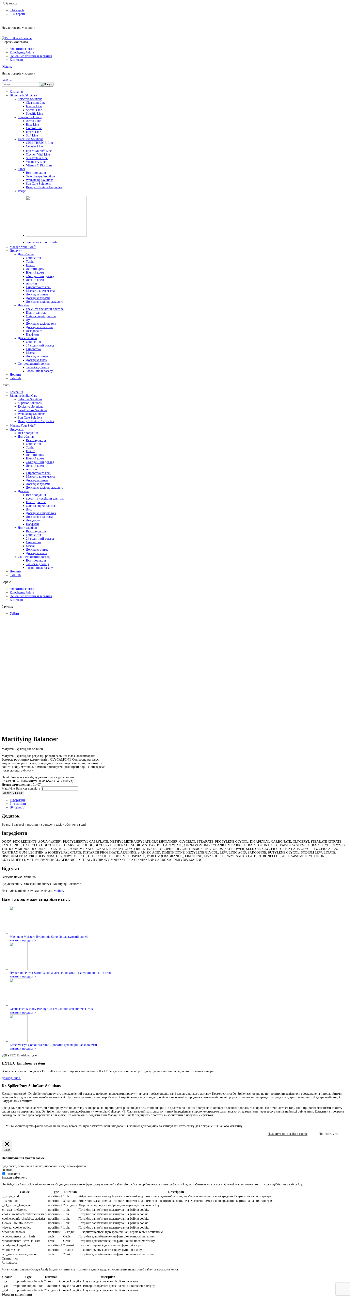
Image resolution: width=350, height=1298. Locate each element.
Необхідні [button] (8, 1169)
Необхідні (13, 1173)
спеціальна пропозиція (41, 242)
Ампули (31, 283)
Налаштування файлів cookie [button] (287, 1133)
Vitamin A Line (36, 161)
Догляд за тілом (36, 360)
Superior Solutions (30, 117)
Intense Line (34, 106)
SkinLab (15, 378)
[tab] (179, 800)
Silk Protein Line (37, 158)
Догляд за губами (38, 298)
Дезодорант (34, 330)
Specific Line (34, 113)
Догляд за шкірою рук (41, 323)
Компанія (16, 91)
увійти (58, 890)
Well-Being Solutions (39, 180)
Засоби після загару (39, 371)
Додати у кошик (12, 792)
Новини (15, 374)
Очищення (33, 258)
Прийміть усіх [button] (328, 1133)
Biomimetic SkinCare (23, 95)
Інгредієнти (18, 803)
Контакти (16, 59)
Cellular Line (34, 146)
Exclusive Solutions (30, 139)
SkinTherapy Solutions (40, 176)
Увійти (14, 613)
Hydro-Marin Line (39, 150)
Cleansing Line (35, 102)
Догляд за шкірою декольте (44, 301)
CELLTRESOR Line (39, 142)
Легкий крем (35, 279)
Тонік (30, 261)
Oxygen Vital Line (38, 154)
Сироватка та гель (38, 287)
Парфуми (32, 334)
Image (22, 191)
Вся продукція (36, 172)
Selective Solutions (30, 99)
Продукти (16, 250)
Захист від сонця (37, 367)
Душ (29, 320)
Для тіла (23, 305)
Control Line (34, 128)
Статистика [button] (10, 1258)
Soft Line (32, 135)
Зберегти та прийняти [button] (17, 1294)
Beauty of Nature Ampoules (44, 187)
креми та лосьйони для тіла (45, 309)
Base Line (32, 124)
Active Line (33, 121)
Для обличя (26, 254)
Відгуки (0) (17, 807)
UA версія (17, 10)
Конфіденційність (22, 52)
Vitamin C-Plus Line (39, 165)
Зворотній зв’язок (22, 48)
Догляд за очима (37, 294)
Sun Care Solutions (38, 183)
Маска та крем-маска (40, 290)
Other (21, 169)
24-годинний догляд (40, 276)
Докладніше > (11, 1078)
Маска (30, 352)
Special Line (34, 110)
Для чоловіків (27, 338)
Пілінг (30, 265)
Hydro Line (33, 131)
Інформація (17, 800)
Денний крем (35, 269)
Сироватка (33, 349)
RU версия (17, 14)
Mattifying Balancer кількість (21, 788)
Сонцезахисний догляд (34, 363)
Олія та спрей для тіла (41, 316)
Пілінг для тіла (36, 312)
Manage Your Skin (23, 247)
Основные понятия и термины (31, 56)
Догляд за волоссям (39, 327)
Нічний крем (35, 272)
